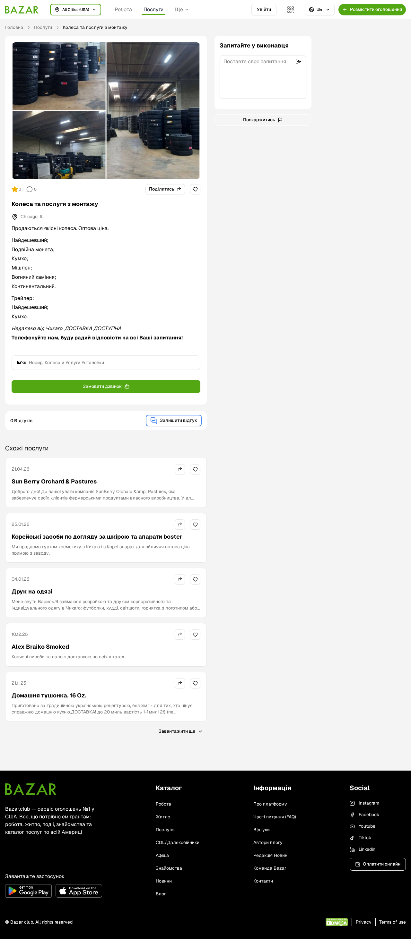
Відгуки (261, 829)
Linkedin (367, 849)
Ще (179, 9)
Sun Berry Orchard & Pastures (54, 481)
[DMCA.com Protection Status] (337, 922)
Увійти (264, 9)
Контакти (263, 881)
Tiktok (365, 838)
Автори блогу (268, 842)
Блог (161, 894)
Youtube (367, 826)
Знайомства (169, 868)
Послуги (153, 9)
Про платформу (270, 804)
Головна (14, 27)
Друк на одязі (32, 591)
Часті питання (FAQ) (274, 817)
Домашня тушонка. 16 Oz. (49, 695)
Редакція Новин (270, 855)
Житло (163, 817)
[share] (180, 469)
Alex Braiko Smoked (40, 646)
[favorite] (195, 189)
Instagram (369, 803)
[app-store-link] (79, 891)
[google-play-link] (28, 891)
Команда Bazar (269, 868)
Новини (164, 881)
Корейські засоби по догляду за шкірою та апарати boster (97, 536)
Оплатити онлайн (381, 864)
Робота (123, 9)
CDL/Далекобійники (177, 842)
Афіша (162, 855)
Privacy (364, 922)
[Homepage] (22, 9)
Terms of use (392, 922)
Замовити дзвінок (102, 386)
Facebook (369, 814)
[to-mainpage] (31, 789)
